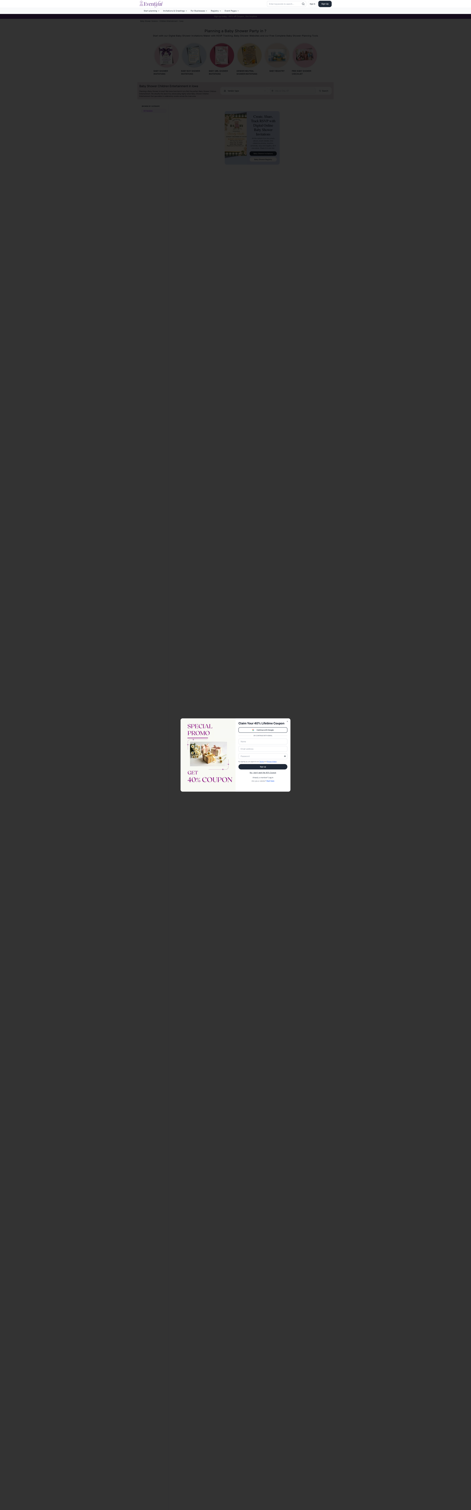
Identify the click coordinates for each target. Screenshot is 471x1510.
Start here (270, 781)
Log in (270, 777)
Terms (261, 761)
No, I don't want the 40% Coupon (263, 773)
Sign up (263, 767)
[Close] (287, 721)
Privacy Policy (272, 761)
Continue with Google (265, 730)
